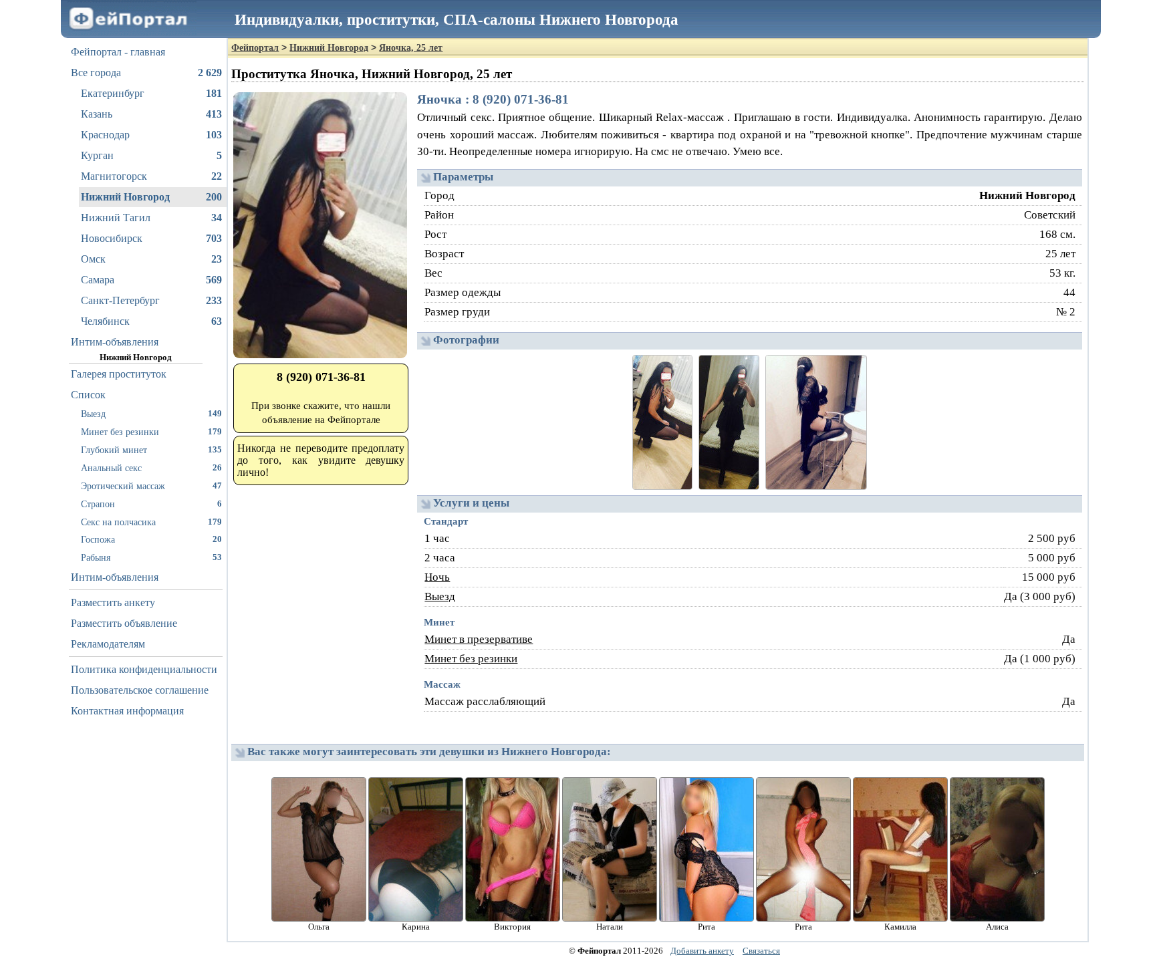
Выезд (151, 413)
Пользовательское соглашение (140, 690)
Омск (151, 259)
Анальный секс (151, 467)
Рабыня (151, 557)
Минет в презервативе (478, 639)
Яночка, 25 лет (410, 48)
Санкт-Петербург (151, 300)
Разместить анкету (113, 602)
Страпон (151, 504)
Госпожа (151, 539)
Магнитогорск (151, 176)
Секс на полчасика (151, 522)
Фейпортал (255, 48)
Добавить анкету (702, 951)
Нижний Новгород (151, 196)
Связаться (761, 951)
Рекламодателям (108, 644)
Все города (146, 72)
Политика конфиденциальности (144, 669)
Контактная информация (127, 710)
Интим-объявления (114, 342)
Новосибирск (151, 238)
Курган (151, 155)
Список (88, 394)
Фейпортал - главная (118, 51)
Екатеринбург (151, 93)
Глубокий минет (151, 449)
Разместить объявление (124, 623)
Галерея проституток (118, 374)
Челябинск (151, 321)
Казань (151, 114)
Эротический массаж (151, 486)
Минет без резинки (151, 431)
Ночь (437, 577)
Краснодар (151, 134)
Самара (151, 279)
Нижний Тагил (151, 217)
